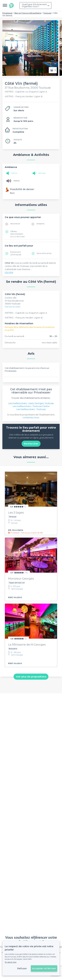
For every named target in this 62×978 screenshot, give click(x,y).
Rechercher (31, 443)
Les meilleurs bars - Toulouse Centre (31, 406)
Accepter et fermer (44, 968)
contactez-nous (31, 417)
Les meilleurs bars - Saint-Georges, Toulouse (31, 403)
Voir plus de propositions (31, 676)
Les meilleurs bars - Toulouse (31, 409)
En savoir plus (10, 962)
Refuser (22, 968)
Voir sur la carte (12, 306)
